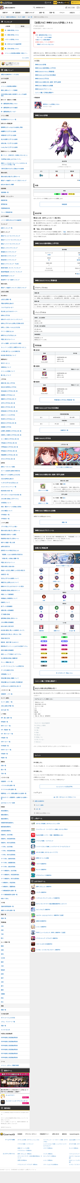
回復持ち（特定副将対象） (8, 839)
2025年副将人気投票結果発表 (9, 1037)
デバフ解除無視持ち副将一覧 (9, 894)
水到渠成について (6, 503)
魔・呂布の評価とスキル (12, 48)
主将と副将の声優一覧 (7, 706)
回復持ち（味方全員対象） (8, 842)
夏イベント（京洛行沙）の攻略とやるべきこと (14, 155)
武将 (64, 484)
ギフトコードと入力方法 (8, 1018)
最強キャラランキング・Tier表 (10, 264)
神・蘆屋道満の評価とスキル (44, 35)
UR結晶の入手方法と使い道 (9, 443)
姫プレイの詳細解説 (6, 606)
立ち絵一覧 (72, 631)
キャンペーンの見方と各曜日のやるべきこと (13, 347)
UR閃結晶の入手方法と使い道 (9, 447)
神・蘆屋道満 (16, 12)
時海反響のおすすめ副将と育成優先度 (12, 682)
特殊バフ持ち (5, 898)
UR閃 (49, 255)
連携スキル (57, 631)
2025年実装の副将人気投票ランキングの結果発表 (14, 95)
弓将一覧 (3, 773)
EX (41, 573)
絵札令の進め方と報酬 (7, 184)
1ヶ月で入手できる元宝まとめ (9, 483)
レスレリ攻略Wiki (47, 1160)
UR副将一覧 (4, 738)
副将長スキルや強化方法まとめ (10, 550)
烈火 (2, 1002)
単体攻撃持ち (5, 811)
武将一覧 (3, 765)
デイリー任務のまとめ (7, 331)
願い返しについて (6, 375)
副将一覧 (41, 12)
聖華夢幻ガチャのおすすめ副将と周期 (12, 127)
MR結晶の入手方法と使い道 (9, 451)
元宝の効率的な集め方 (7, 479)
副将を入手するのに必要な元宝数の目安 (12, 323)
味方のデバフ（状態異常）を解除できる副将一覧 (14, 798)
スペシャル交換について (8, 371)
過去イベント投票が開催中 (43, 39)
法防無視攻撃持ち (6, 831)
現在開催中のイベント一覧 (8, 119)
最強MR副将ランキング (7, 276)
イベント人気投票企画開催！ (9, 86)
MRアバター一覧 (6, 726)
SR (72, 589)
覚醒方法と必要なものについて (10, 582)
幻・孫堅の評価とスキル (12, 35)
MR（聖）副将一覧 (6, 718)
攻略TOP (5, 12)
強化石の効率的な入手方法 (8, 387)
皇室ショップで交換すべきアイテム (11, 654)
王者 (2, 966)
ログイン (76, 2)
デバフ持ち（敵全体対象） (8, 866)
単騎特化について (6, 367)
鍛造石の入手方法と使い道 (8, 423)
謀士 (64, 498)
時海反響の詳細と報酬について (10, 678)
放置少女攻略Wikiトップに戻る (10, 74)
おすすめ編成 (48, 37)
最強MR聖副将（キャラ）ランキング (11, 272)
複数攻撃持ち (5, 815)
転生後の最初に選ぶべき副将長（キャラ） (13, 630)
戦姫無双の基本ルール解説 (8, 534)
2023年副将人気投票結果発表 (9, 1045)
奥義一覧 (3, 1010)
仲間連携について (6, 674)
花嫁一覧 (51, 12)
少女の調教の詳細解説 (7, 622)
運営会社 (64, 1134)
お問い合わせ (55, 1134)
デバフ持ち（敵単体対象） (8, 858)
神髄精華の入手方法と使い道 (9, 455)
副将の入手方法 (5, 315)
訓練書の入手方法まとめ (8, 395)
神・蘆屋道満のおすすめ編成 (9, 107)
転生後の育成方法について (8, 355)
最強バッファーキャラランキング (10, 244)
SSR (41, 589)
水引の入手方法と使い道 (8, 459)
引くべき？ (40, 37)
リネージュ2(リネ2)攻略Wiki (50, 1164)
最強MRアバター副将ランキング (10, 280)
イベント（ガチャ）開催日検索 (10, 1065)
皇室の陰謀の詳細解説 (7, 650)
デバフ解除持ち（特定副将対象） (10, 874)
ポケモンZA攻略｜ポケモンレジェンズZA (28, 1140)
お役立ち (72, 12)
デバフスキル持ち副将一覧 (8, 789)
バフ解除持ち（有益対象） (8, 882)
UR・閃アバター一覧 (7, 734)
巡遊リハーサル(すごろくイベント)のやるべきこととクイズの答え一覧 (14, 163)
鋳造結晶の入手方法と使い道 (9, 411)
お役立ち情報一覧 (6, 299)
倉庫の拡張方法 (5, 546)
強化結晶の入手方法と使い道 (9, 391)
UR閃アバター (56, 581)
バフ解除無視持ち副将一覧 (8, 890)
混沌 (2, 954)
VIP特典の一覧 (5, 518)
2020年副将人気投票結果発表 (9, 1057)
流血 (64, 232)
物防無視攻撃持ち (6, 827)
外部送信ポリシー (44, 1134)
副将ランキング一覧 (6, 228)
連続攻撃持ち (5, 819)
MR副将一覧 (4, 722)
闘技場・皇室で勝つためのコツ (10, 642)
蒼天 (2, 986)
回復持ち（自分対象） (7, 835)
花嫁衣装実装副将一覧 (7, 906)
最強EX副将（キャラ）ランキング (10, 268)
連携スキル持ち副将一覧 (8, 910)
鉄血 (2, 998)
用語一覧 (3, 1025)
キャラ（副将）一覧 (6, 702)
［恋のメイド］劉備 (43, 490)
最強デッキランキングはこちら (45, 44)
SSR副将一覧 (5, 746)
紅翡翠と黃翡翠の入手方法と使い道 (11, 431)
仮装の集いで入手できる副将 (9, 143)
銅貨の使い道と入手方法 (8, 383)
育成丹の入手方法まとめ (8, 419)
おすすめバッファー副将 (8, 803)
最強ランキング (29, 12)
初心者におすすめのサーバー (9, 311)
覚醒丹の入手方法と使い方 (8, 399)
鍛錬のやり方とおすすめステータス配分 (12, 586)
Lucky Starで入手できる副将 (9, 147)
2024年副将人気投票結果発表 (9, 1041)
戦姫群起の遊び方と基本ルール (10, 538)
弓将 (2, 934)
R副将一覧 (4, 758)
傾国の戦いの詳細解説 (7, 610)
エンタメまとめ (5, 1029)
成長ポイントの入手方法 (8, 415)
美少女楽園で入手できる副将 (9, 139)
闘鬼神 (3, 970)
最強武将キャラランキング (8, 260)
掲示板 (22, 26)
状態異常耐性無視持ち (7, 823)
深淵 (2, 950)
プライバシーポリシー (31, 1134)
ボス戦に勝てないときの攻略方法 (10, 351)
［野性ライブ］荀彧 (43, 503)
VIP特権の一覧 (5, 514)
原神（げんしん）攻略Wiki (25, 1154)
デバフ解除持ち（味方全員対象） (10, 878)
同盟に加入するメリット (8, 339)
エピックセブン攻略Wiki (49, 1156)
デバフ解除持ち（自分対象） (9, 870)
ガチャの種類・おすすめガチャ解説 (11, 343)
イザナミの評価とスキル (12, 39)
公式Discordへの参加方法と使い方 (11, 686)
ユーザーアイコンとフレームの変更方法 (12, 666)
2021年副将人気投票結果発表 (9, 1053)
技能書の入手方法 (6, 427)
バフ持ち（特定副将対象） (8, 850)
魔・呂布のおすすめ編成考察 (13, 44)
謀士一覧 (3, 769)
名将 (2, 982)
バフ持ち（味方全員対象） (8, 854)
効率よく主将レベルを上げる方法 (10, 327)
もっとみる (25, 58)
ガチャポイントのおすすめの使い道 (11, 495)
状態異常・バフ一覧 (6, 694)
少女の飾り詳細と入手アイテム (10, 499)
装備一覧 (3, 918)
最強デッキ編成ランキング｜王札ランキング (13, 180)
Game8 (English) (74, 1134)
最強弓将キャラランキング (8, 256)
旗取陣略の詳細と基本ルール (9, 618)
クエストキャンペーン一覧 (8, 487)
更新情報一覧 (5, 192)
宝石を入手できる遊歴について (10, 578)
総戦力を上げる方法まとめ (8, 335)
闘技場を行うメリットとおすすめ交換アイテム (14, 646)
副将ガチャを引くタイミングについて (12, 319)
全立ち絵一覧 (5, 710)
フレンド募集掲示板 (6, 212)
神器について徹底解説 (7, 594)
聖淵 (2, 946)
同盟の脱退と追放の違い (8, 566)
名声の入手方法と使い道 (8, 403)
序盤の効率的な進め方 (7, 303)
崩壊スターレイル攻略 (23, 1148)
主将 (2, 926)
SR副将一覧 (4, 754)
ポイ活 (49, 2)
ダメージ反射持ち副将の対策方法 (10, 471)
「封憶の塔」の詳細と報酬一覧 (10, 558)
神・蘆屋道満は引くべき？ (8, 111)
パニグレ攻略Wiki (47, 1154)
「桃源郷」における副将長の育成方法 (12, 554)
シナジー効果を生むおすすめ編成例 (11, 220)
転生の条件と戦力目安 (7, 626)
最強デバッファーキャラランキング (11, 240)
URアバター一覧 (5, 742)
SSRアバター (56, 589)
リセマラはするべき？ (7, 307)
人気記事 (7, 26)
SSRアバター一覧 (6, 750)
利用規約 (20, 1134)
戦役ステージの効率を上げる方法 (10, 475)
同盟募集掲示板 (5, 208)
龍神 (2, 962)
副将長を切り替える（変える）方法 (11, 634)
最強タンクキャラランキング (9, 248)
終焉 (2, 974)
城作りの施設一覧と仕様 (8, 542)
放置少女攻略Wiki (22, 1160)
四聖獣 (3, 994)
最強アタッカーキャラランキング (10, 236)
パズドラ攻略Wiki (47, 1148)
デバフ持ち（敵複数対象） (8, 862)
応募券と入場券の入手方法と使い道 (11, 435)
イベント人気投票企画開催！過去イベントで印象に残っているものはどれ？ (17, 53)
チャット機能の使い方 (7, 662)
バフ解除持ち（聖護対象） (8, 886)
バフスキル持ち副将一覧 (8, 785)
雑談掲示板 (4, 200)
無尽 (2, 978)
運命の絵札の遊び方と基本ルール (10, 176)
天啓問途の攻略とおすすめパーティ (11, 159)
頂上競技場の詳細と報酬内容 (9, 658)
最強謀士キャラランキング (8, 252)
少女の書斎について (6, 510)
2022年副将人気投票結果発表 (9, 1049)
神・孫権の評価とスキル (12, 30)
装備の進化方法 (5, 638)
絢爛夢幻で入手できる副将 (8, 131)
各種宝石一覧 (5, 574)
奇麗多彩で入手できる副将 (8, 135)
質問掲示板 (4, 204)
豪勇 (2, 990)
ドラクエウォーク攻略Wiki (25, 1150)
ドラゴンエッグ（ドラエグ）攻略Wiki (27, 1164)
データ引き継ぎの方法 (7, 670)
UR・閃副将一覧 (5, 730)
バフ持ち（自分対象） (7, 846)
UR (72, 581)
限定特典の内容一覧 (6, 491)
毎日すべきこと (5, 363)
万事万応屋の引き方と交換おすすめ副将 (12, 168)
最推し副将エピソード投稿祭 (9, 90)
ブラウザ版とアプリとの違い (9, 526)
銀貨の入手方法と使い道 (8, 407)
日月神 (3, 958)
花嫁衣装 (41, 631)
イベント (62, 12)
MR (72, 573)
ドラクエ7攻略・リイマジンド (25, 1144)
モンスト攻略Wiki (73, 1148)
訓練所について (5, 602)
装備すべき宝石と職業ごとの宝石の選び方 (13, 570)
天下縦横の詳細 (5, 614)
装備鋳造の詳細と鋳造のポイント (10, 590)
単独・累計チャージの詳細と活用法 (11, 507)
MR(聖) (57, 573)
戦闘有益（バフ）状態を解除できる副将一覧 (13, 793)
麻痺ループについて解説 (8, 467)
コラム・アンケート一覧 (8, 1021)
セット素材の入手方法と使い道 (10, 439)
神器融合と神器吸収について (9, 598)
